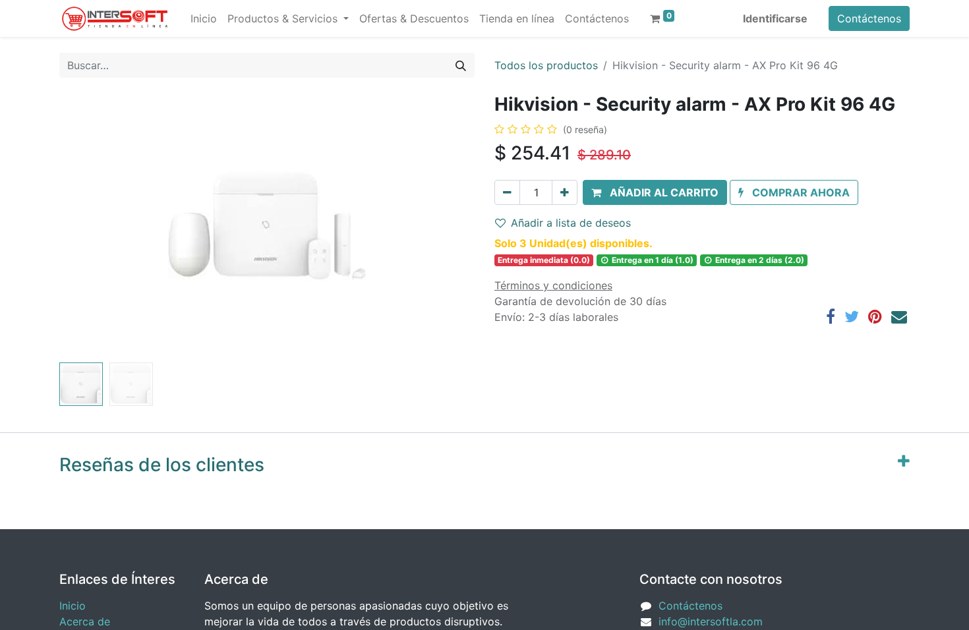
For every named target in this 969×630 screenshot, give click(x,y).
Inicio (72, 605)
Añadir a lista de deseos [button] (571, 222)
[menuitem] (203, 18)
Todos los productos (546, 65)
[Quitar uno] (507, 192)
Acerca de (84, 621)
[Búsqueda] (461, 65)
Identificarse (775, 18)
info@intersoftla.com (711, 621)
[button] (90, 225)
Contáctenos (869, 18)
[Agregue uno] (564, 192)
